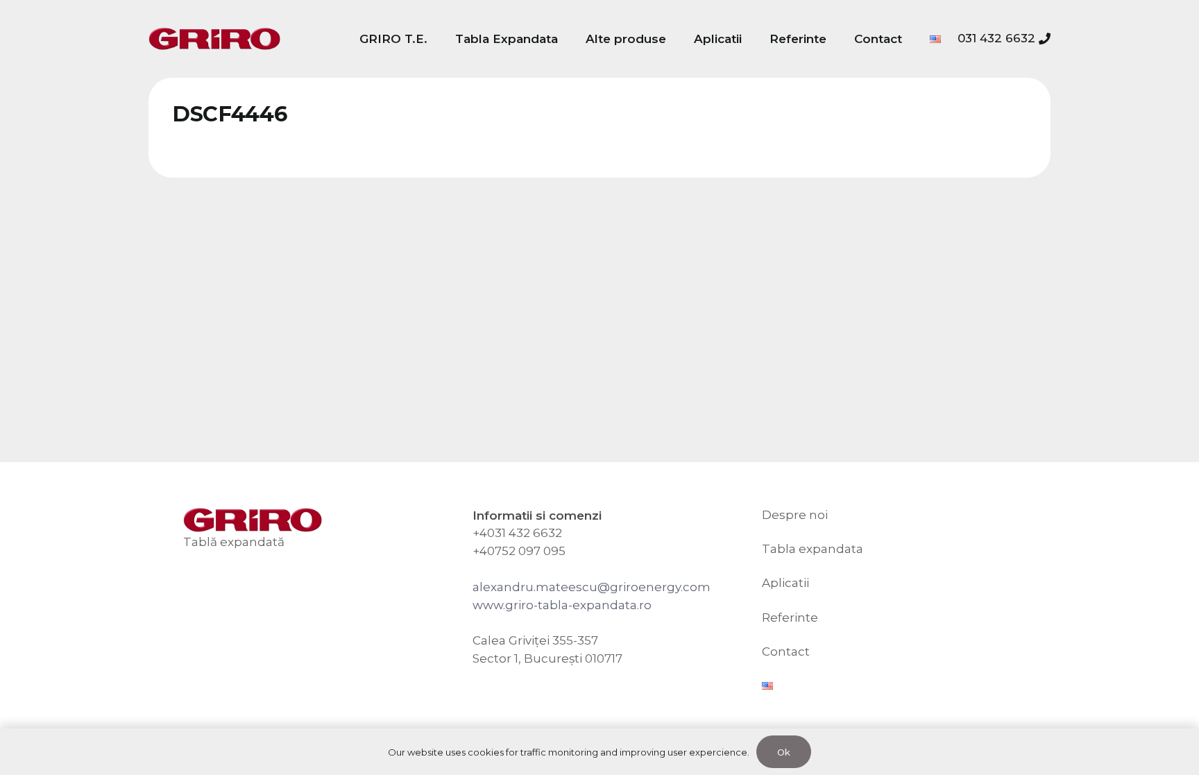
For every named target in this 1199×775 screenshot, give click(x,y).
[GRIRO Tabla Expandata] (214, 39)
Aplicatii (785, 583)
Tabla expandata (812, 549)
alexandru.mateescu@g (545, 587)
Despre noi (795, 515)
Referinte (790, 617)
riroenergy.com (664, 587)
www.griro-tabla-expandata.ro (562, 605)
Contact (786, 651)
